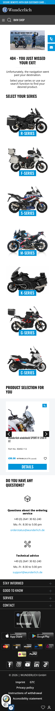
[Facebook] (9, 664)
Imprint (20, 682)
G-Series (27, 333)
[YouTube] (27, 664)
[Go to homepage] (17, 9)
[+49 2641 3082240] (51, 38)
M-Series (27, 253)
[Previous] (9, 434)
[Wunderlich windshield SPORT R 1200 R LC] (27, 418)
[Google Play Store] (41, 636)
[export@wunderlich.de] (51, 47)
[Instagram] (18, 664)
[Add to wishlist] (45, 458)
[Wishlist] (43, 707)
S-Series (27, 213)
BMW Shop (19, 20)
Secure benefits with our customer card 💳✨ (26, 2)
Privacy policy (25, 687)
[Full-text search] (9, 20)
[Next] (46, 434)
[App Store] (13, 636)
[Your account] (49, 707)
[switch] (6, 704)
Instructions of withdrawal (25, 693)
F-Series (27, 173)
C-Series (27, 372)
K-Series (27, 293)
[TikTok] (45, 664)
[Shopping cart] (53, 20)
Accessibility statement (27, 698)
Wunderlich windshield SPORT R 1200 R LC (27, 439)
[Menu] (3, 20)
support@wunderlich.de (27, 572)
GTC (32, 682)
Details (27, 467)
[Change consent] (11, 707)
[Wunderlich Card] (27, 619)
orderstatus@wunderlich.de (27, 530)
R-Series (27, 133)
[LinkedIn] (36, 664)
